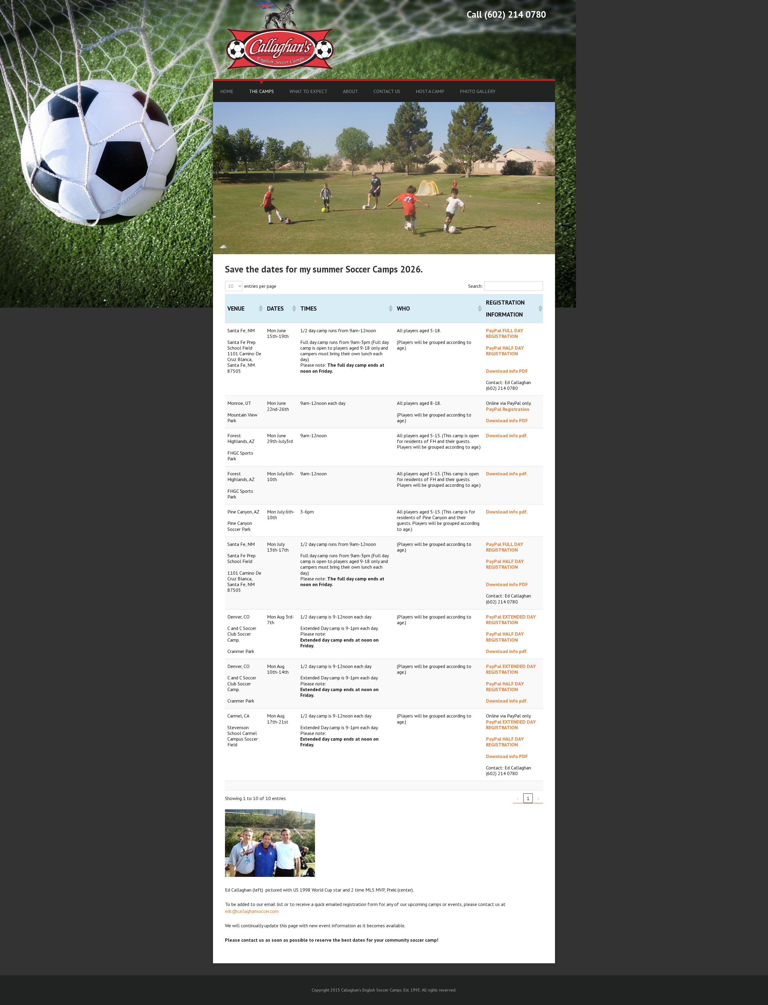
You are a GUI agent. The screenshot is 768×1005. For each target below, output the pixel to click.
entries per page (260, 286)
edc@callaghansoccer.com (252, 911)
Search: (475, 286)
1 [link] (528, 798)
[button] (260, 308)
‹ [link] (518, 798)
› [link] (538, 798)
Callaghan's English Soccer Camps (280, 35)
